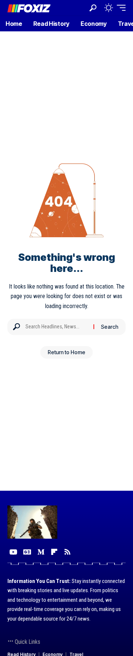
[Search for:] (56, 327)
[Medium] (40, 552)
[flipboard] (54, 552)
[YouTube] (13, 552)
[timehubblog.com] (29, 8)
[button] (93, 7)
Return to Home (66, 352)
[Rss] (67, 552)
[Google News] (27, 552)
